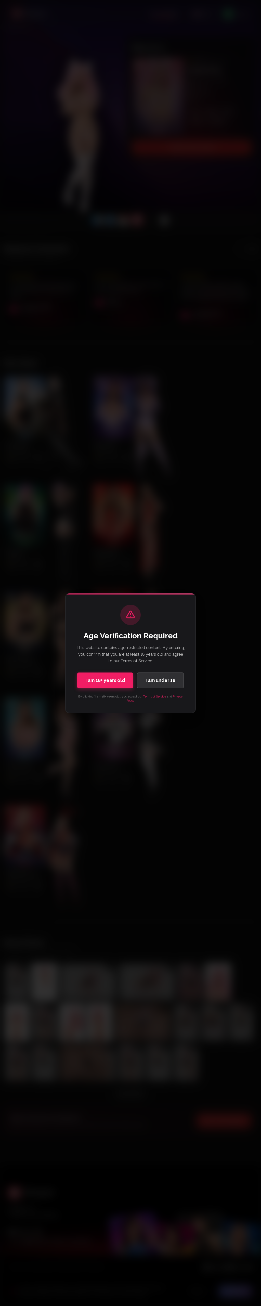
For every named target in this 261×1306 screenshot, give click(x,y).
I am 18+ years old (105, 680)
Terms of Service (154, 696)
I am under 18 (160, 680)
